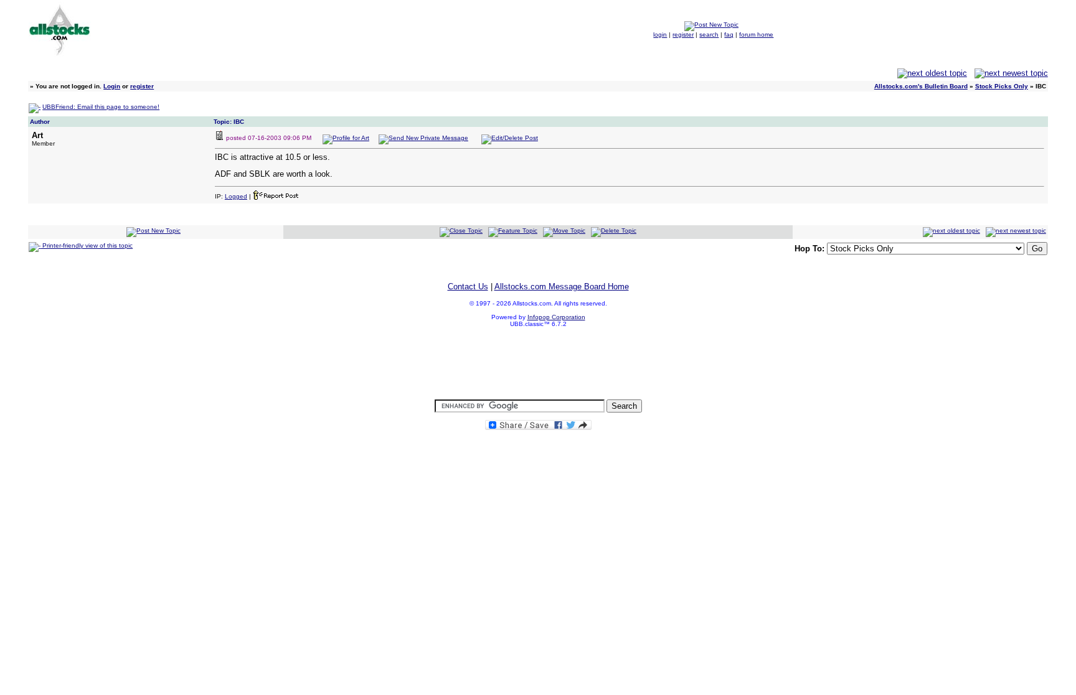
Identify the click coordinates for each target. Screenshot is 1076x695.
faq (729, 34)
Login (111, 86)
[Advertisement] (538, 364)
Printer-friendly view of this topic (86, 245)
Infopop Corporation (556, 317)
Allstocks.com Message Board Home (561, 286)
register (683, 34)
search (709, 34)
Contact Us (468, 286)
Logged (236, 196)
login (660, 34)
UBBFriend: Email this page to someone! (100, 106)
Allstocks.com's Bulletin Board (921, 86)
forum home (756, 34)
